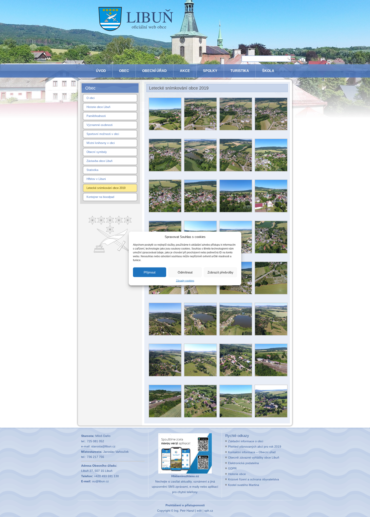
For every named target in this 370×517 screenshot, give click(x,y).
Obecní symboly (97, 152)
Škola (268, 71)
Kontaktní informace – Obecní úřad (252, 452)
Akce (185, 71)
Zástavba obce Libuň (99, 161)
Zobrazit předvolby (220, 272)
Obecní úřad (154, 71)
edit (199, 510)
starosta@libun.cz (103, 446)
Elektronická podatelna (243, 463)
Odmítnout (185, 272)
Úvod (101, 71)
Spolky (210, 71)
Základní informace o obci (245, 441)
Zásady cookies (185, 280)
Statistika (92, 170)
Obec (124, 71)
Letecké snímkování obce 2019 (106, 188)
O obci (91, 98)
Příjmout (149, 272)
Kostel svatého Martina (243, 485)
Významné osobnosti (100, 125)
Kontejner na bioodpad (100, 197)
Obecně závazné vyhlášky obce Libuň (253, 457)
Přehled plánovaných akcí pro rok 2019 (254, 446)
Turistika (239, 71)
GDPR (232, 468)
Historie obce (237, 474)
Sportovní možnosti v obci (103, 134)
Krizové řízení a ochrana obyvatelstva (253, 479)
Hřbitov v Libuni (96, 179)
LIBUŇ (149, 16)
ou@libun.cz (100, 481)
